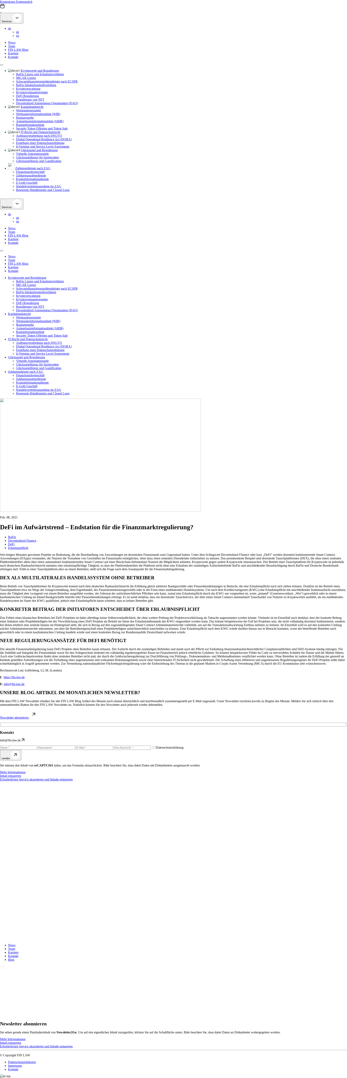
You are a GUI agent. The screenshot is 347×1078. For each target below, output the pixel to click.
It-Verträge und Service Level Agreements (42, 146)
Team (11, 46)
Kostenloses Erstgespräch (16, 1)
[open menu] (1, 64)
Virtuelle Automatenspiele (32, 153)
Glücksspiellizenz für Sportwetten (37, 157)
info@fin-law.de (14, 684)
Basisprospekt (25, 117)
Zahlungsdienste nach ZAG (32, 168)
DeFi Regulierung (27, 96)
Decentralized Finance (22, 540)
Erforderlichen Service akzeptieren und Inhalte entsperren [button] (36, 779)
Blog (11, 959)
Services (7, 21)
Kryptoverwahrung (28, 88)
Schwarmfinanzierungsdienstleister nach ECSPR (47, 81)
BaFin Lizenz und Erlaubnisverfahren (40, 74)
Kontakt (13, 57)
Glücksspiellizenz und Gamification (38, 161)
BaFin (12, 537)
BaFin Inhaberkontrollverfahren (36, 85)
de (9, 28)
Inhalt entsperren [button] (10, 776)
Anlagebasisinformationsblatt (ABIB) (39, 121)
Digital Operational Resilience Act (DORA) (44, 139)
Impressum (15, 1065)
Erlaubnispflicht (18, 548)
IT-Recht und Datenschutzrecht (40, 132)
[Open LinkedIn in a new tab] (2, 968)
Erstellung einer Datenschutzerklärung (40, 143)
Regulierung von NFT (30, 99)
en (17, 35)
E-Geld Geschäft (26, 182)
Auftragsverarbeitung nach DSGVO (39, 135)
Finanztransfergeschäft (30, 172)
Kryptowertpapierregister (32, 92)
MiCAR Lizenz (26, 78)
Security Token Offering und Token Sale (42, 128)
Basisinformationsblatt (30, 125)
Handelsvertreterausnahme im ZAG (38, 186)
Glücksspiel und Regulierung (39, 150)
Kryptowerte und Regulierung (40, 70)
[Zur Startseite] (1, 11)
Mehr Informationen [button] (13, 772)
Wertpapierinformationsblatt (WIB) (38, 114)
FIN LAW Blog (18, 49)
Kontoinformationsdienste (32, 179)
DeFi (11, 544)
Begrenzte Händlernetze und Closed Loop (42, 190)
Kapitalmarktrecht (32, 106)
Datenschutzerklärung (22, 1062)
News (11, 42)
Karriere (13, 53)
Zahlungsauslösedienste (31, 175)
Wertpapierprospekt (28, 110)
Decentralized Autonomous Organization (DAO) (47, 103)
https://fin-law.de (14, 677)
